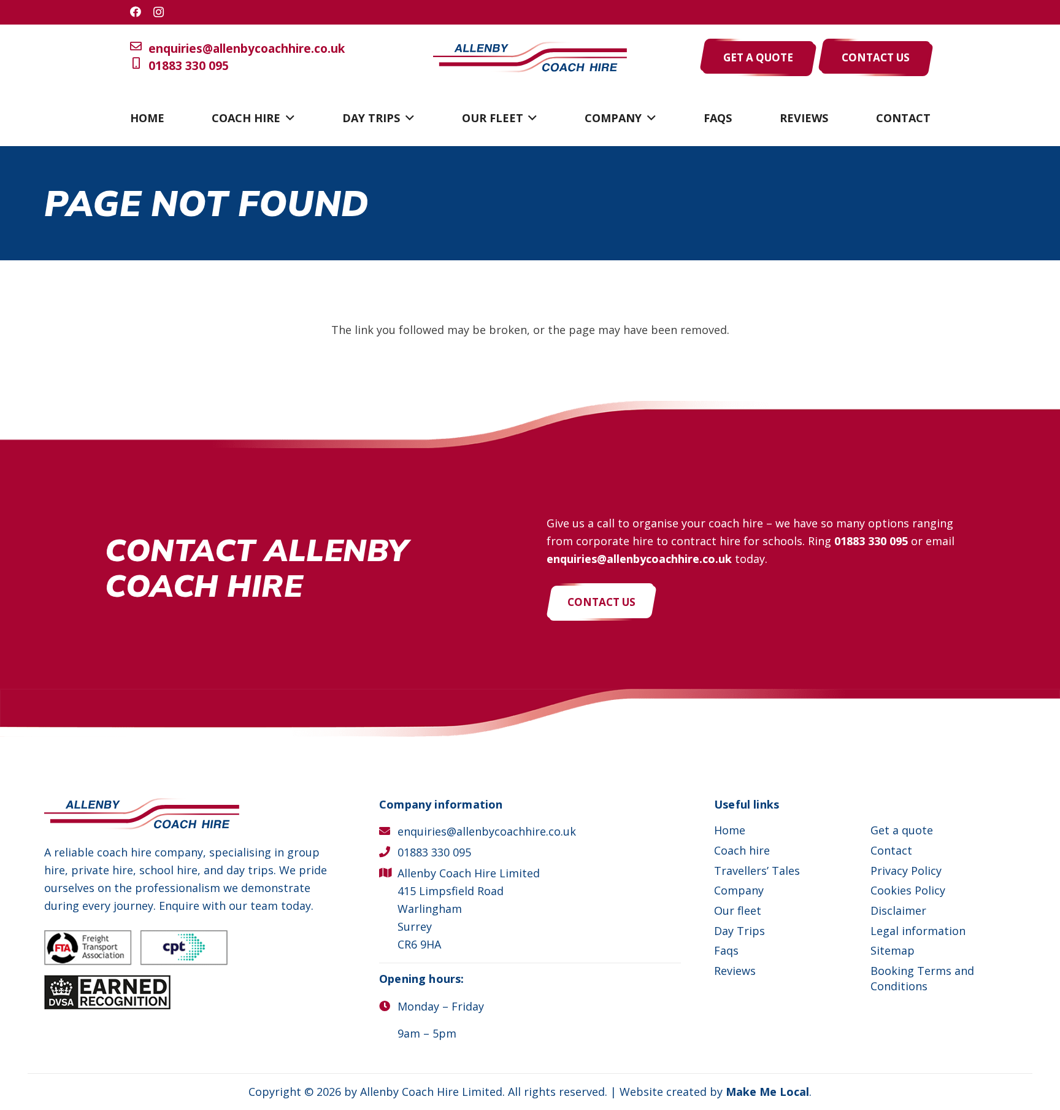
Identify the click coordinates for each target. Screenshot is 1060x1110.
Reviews (735, 970)
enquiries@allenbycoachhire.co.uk (246, 48)
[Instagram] (158, 12)
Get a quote (901, 830)
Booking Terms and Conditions (922, 978)
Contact (891, 850)
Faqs (726, 950)
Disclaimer (898, 910)
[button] (287, 118)
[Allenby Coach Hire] (530, 57)
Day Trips (739, 930)
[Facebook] (135, 11)
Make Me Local (767, 1091)
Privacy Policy (906, 870)
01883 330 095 (188, 66)
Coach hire (742, 850)
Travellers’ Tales (757, 870)
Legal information (918, 930)
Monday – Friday (441, 1006)
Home (729, 830)
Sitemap (892, 950)
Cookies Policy (907, 890)
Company (739, 890)
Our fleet (737, 910)
